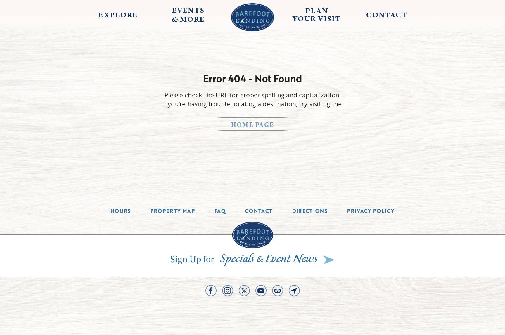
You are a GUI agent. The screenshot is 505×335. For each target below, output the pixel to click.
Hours (120, 211)
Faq (220, 211)
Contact (259, 211)
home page (252, 125)
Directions (310, 211)
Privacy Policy (371, 211)
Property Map (173, 211)
